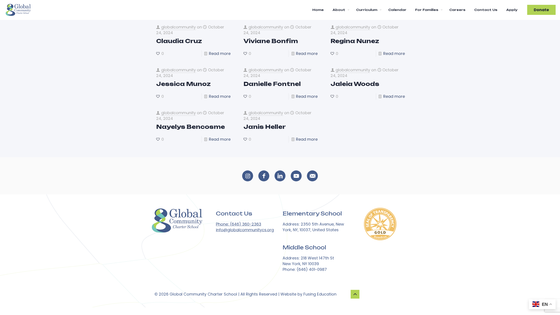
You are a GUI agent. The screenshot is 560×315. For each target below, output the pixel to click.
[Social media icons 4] (312, 175)
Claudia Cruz (179, 40)
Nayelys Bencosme (190, 126)
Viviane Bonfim (270, 40)
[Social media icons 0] (247, 175)
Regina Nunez (355, 40)
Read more (220, 53)
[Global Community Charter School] (18, 10)
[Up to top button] (355, 294)
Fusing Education (319, 294)
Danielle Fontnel (272, 83)
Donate (541, 9)
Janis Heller (264, 126)
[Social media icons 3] (296, 175)
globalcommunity (178, 27)
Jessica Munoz (183, 83)
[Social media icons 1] (263, 175)
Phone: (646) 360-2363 (238, 224)
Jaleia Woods (355, 83)
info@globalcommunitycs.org (245, 230)
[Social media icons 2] (280, 175)
